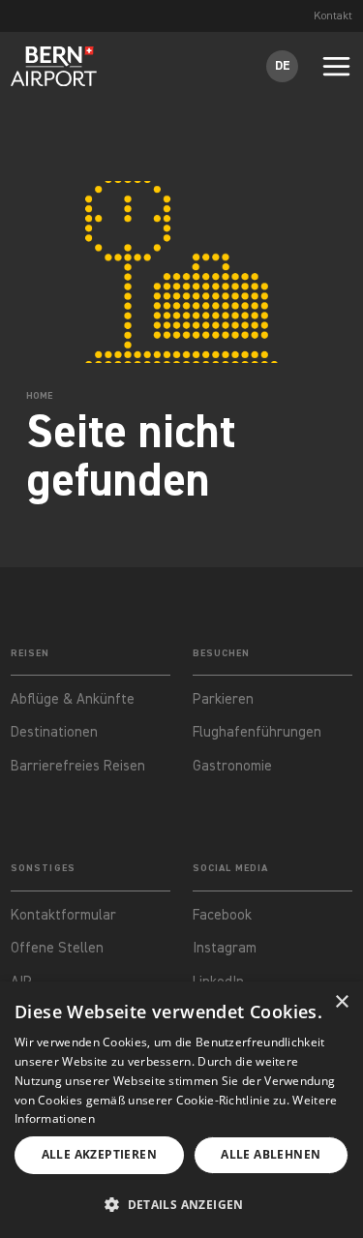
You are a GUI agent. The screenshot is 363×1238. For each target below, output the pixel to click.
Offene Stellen (57, 948)
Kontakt (333, 16)
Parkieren (223, 699)
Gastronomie (232, 766)
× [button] (341, 1002)
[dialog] (181, 1109)
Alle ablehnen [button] (270, 1154)
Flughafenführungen (257, 732)
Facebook (222, 915)
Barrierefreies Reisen (78, 766)
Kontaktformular (65, 915)
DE (282, 66)
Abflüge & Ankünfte (73, 699)
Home (39, 396)
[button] (181, 1205)
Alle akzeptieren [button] (99, 1154)
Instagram (225, 948)
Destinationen (54, 732)
